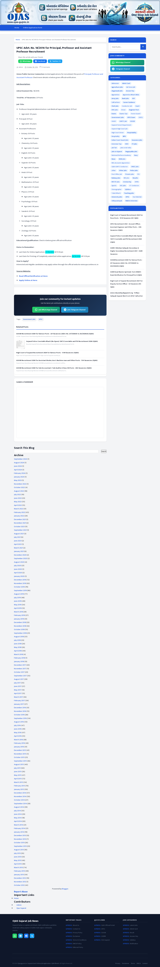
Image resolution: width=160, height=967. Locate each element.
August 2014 (19, 807)
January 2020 (19, 576)
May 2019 (17, 604)
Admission (115, 83)
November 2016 (20, 711)
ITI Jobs (134, 144)
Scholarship (127, 182)
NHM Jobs (122, 159)
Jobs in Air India (125, 147)
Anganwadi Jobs (117, 91)
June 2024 (18, 466)
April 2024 (18, 469)
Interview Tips (117, 144)
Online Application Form (32, 27)
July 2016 (17, 725)
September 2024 (20, 459)
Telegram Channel (123, 69)
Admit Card (126, 83)
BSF (133, 98)
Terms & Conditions (79, 940)
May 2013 (17, 860)
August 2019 (19, 594)
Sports (114, 185)
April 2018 (18, 650)
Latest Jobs (134, 925)
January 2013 (19, 874)
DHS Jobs (115, 110)
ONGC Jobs (135, 166)
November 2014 (20, 796)
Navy (136, 155)
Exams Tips (124, 113)
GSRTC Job (123, 121)
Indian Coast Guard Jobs (120, 140)
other (114, 170)
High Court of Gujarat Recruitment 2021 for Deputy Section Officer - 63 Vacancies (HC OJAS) (126, 284)
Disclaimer (76, 936)
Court (138, 106)
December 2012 (20, 878)
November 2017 (20, 668)
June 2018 (18, 643)
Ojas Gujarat (21, 908)
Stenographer (117, 189)
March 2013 (18, 867)
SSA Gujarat (105, 940)
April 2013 (18, 863)
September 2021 (20, 530)
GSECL (141, 117)
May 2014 (18, 817)
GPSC (103, 929)
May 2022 (18, 501)
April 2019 (18, 608)
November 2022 (20, 483)
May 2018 (17, 647)
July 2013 (17, 853)
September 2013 (20, 846)
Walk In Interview (131, 201)
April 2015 (18, 778)
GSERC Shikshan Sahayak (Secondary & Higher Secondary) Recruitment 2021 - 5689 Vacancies (126, 251)
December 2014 (20, 792)
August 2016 (19, 721)
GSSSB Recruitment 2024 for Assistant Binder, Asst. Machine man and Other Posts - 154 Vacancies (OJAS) (56, 360)
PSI (138, 174)
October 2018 (19, 629)
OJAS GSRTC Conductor (120, 166)
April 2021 (18, 544)
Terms (133, 963)
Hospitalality (131, 132)
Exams (114, 113)
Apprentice (115, 94)
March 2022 (18, 508)
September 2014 (20, 803)
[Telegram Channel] (20, 936)
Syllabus (128, 189)
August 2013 (19, 849)
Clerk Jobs (115, 106)
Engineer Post (134, 110)
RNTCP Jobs (116, 182)
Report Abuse (21, 891)
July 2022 (17, 494)
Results (135, 178)
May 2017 (17, 689)
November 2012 (20, 881)
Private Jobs (129, 174)
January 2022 (19, 515)
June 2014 (18, 814)
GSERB (103, 936)
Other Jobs (123, 170)
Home (16, 27)
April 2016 (18, 736)
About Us (76, 925)
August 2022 (19, 491)
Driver (123, 110)
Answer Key (130, 91)
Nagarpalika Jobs (131, 151)
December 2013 (20, 835)
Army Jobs (115, 98)
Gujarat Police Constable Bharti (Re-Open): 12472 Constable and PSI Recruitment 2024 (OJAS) (62, 341)
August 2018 (19, 636)
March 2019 (18, 611)
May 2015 (17, 775)
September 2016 (20, 718)
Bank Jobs (125, 98)
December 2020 (20, 555)
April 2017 (18, 693)
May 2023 (18, 480)
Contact (145, 963)
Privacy (117, 963)
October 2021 (19, 526)
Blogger (65, 888)
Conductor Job (127, 106)
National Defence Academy (121, 155)
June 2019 (18, 601)
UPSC (40, 319)
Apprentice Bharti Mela (131, 94)
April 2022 (18, 505)
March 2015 (18, 782)
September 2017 (20, 675)
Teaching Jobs (129, 193)
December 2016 (20, 707)
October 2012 (19, 885)
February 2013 (19, 871)
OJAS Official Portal (108, 925)
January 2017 (19, 704)
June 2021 (17, 540)
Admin (19, 905)
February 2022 (19, 512)
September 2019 (20, 590)
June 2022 (18, 498)
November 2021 (20, 522)
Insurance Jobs (137, 140)
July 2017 (17, 682)
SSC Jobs (123, 185)
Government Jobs (29, 319)
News (113, 159)
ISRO (126, 144)
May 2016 (17, 732)
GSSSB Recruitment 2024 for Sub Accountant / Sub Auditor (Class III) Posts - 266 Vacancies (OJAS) (54, 368)
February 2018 (19, 657)
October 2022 (19, 487)
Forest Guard (135, 113)
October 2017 (19, 672)
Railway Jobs (116, 178)
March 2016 (18, 739)
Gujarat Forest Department (121, 125)
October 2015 (19, 757)
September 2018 (20, 633)
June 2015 (18, 771)
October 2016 (19, 714)
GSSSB (132, 121)
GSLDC (114, 121)
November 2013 (20, 839)
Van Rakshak (137, 197)
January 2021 (19, 551)
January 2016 (19, 746)
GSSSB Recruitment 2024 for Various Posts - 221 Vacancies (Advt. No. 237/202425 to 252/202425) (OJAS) (55, 334)
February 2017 (19, 700)
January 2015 (19, 789)
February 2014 (19, 828)
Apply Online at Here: (28, 280)
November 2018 (20, 626)
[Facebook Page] (26, 936)
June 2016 (18, 728)
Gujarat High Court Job (120, 128)
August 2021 (19, 533)
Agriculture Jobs (117, 87)
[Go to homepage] (80, 12)
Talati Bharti (116, 193)
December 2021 (20, 519)
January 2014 (19, 832)
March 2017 (18, 697)
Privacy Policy (77, 932)
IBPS (124, 136)
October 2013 (19, 842)
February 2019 (19, 615)
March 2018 (18, 654)
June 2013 (17, 856)
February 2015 (19, 785)
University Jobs (117, 197)
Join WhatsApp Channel (47, 309)
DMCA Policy (77, 943)
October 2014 (19, 800)
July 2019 (17, 597)
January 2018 (19, 661)
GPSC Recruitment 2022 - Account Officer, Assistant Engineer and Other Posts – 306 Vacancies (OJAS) (125, 227)
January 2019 (19, 618)
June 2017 (18, 686)
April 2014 (18, 821)
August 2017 (19, 679)
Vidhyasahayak (117, 201)
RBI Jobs (126, 178)
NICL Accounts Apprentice (121, 163)
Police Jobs (134, 170)
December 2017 (20, 665)
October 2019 (19, 586)
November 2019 (20, 583)
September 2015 (20, 761)
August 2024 (19, 462)
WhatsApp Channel (123, 62)
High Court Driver (118, 132)
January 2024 (19, 476)
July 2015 (17, 768)
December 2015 (20, 750)
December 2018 (20, 622)
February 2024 (19, 473)
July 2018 (17, 640)
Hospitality (115, 136)
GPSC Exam (131, 117)
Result (132, 932)
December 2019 (20, 579)
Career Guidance (129, 102)
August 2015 (19, 764)
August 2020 (19, 562)
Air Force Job (130, 87)
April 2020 (18, 572)
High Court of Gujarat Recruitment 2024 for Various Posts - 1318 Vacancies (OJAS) (47, 353)
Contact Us (76, 929)
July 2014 (17, 810)
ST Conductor (134, 185)
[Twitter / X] (32, 936)
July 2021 (17, 537)
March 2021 (18, 547)
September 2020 (20, 558)
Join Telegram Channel (76, 309)
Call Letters (116, 102)
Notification (134, 943)
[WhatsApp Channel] (14, 936)
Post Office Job (117, 174)
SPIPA (136, 182)
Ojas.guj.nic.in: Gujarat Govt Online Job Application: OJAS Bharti (38, 963)
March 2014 (18, 824)
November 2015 (20, 753)
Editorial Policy (78, 947)
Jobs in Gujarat (117, 151)
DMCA (139, 963)
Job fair (114, 147)
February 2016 (19, 743)
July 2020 (17, 565)
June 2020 (18, 569)
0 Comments (45, 67)
